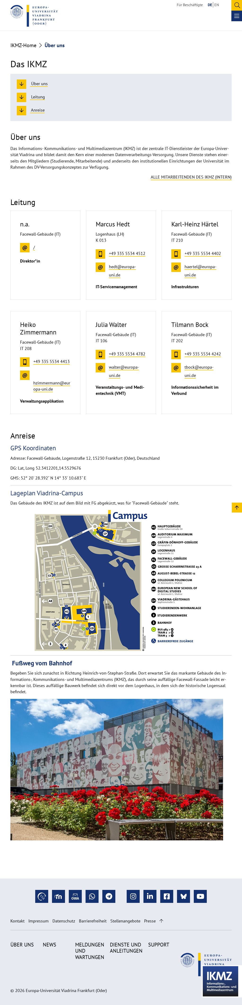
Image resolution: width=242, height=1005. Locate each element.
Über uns (22, 944)
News (49, 944)
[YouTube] (200, 896)
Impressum (38, 921)
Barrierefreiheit (93, 921)
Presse (150, 921)
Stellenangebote (125, 921)
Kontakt (17, 921)
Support (158, 944)
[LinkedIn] (149, 896)
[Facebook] (166, 896)
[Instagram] (133, 896)
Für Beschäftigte (190, 4)
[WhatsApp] (92, 896)
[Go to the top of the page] (161, 921)
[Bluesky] (183, 896)
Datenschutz (63, 921)
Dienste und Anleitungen (126, 947)
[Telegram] (108, 896)
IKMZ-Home (23, 45)
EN (216, 4)
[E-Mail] (75, 896)
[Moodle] (58, 896)
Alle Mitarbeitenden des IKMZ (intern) (191, 177)
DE (210, 4)
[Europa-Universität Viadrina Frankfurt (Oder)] (34, 16)
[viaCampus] (41, 896)
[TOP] (237, 507)
